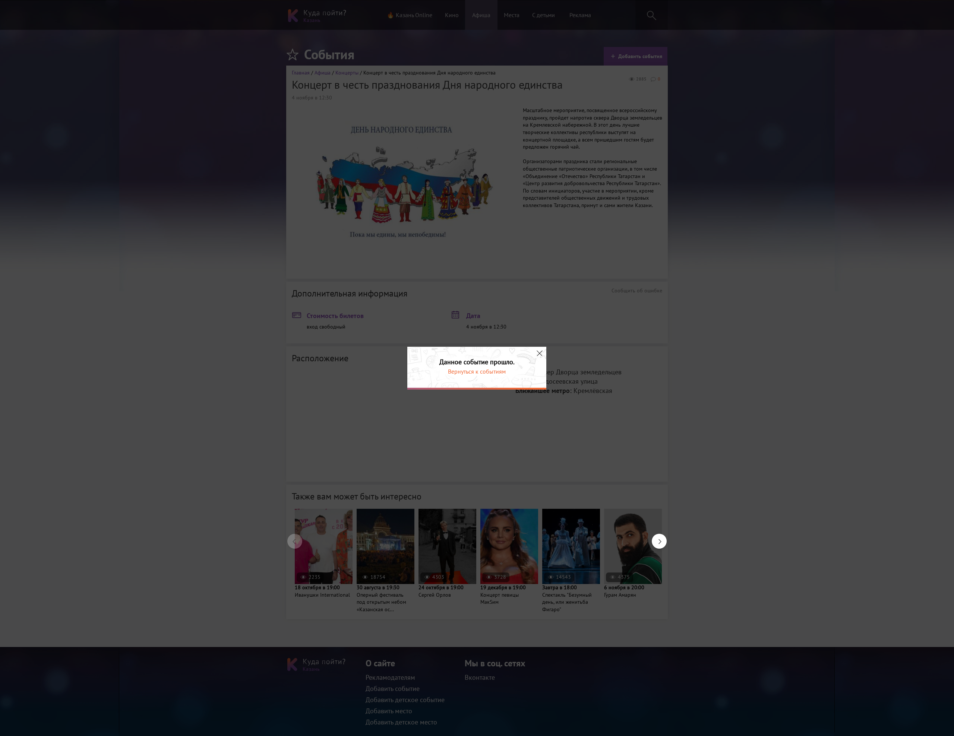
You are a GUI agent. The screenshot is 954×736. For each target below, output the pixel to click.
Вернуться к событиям (477, 371)
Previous (291, 537)
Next (655, 537)
